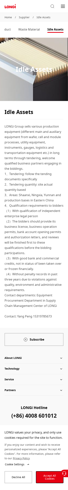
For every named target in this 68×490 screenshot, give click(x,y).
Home (8, 17)
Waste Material (29, 29)
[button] (52, 6)
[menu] (63, 6)
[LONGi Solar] (10, 6)
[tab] (29, 30)
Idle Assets (43, 17)
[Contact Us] (64, 473)
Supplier (24, 17)
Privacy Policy (21, 458)
